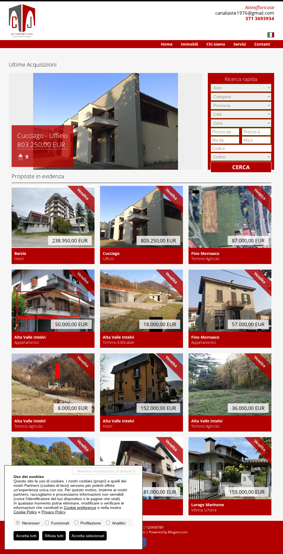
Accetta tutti (26, 536)
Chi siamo (215, 44)
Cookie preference (80, 507)
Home (166, 44)
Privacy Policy (53, 512)
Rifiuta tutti (54, 536)
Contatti (262, 44)
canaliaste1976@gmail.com (244, 13)
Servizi (240, 44)
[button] (13, 121)
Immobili (189, 44)
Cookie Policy (25, 512)
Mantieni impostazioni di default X (106, 471)
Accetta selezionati (88, 536)
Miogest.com (178, 532)
